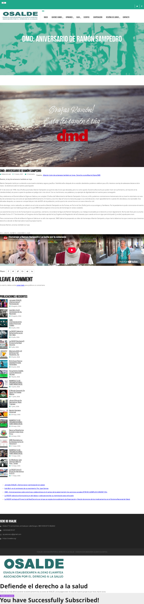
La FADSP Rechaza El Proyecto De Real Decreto (16, 343)
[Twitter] (137, 6)
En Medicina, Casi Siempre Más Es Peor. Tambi (15, 461)
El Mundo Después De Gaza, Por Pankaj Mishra (17, 392)
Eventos (86, 17)
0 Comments (31, 174)
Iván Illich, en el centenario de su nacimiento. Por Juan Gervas (26, 488)
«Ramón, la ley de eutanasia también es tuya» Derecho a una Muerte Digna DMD (71, 175)
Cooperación (97, 17)
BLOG (78, 17)
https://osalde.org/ (9, 538)
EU (4, 3)
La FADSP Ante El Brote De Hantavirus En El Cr (16, 471)
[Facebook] (142, 6)
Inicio (46, 17)
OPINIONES (69, 17)
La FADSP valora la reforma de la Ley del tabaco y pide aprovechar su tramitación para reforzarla (39, 496)
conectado (20, 285)
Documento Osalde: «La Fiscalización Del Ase (16, 372)
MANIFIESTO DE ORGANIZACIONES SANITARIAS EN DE (15, 382)
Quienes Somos (57, 17)
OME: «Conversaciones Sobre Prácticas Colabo (15, 322)
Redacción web (6, 174)
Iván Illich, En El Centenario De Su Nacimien (15, 312)
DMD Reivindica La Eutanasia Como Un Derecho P (16, 442)
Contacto (126, 17)
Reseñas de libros (112, 17)
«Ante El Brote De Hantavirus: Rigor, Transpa (15, 402)
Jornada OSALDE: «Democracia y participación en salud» (24, 485)
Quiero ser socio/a (7, 596)
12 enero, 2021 (18, 174)
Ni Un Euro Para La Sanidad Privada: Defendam (15, 362)
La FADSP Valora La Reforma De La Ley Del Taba (16, 333)
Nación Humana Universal (15, 411)
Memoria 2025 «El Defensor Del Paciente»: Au (15, 352)
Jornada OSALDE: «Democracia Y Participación (15, 302)
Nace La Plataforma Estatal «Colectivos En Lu (16, 432)
